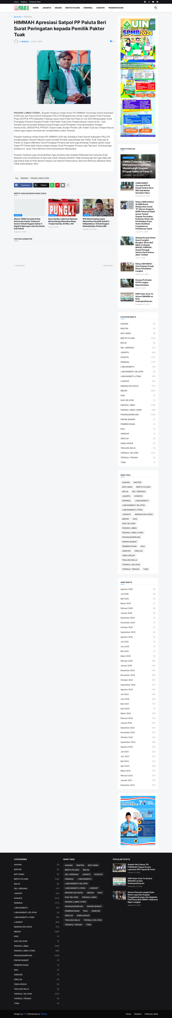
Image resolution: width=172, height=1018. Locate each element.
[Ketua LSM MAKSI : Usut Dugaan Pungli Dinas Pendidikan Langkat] (127, 267)
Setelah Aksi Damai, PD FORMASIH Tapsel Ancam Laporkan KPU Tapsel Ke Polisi (141, 866)
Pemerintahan (115, 8)
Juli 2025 (138, 641)
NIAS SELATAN (138, 400)
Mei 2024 (138, 704)
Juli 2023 (138, 751)
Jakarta (46, 8)
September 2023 (138, 742)
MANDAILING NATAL (138, 386)
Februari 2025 (138, 661)
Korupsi (100, 8)
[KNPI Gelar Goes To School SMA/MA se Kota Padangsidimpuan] (127, 297)
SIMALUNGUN (138, 443)
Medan (58, 8)
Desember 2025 (138, 618)
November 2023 (138, 732)
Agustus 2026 (138, 589)
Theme (44, 1014)
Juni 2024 (138, 699)
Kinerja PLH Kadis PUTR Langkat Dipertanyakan (143, 282)
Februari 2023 (138, 775)
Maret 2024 (138, 713)
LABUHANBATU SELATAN (138, 371)
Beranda (17, 17)
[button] (156, 8)
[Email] (62, 185)
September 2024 (138, 685)
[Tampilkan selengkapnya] (68, 185)
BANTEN (138, 328)
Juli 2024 (138, 694)
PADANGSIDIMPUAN (138, 414)
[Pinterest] (57, 185)
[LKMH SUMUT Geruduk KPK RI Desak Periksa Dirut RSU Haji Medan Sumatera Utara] (127, 186)
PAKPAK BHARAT (138, 419)
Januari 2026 (138, 613)
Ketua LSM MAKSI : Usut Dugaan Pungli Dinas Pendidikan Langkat (144, 267)
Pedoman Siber (35, 2)
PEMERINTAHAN (138, 424)
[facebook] (145, 2)
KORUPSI (138, 357)
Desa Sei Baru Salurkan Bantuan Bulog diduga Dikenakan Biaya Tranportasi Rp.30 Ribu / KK (63, 221)
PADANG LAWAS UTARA (40, 178)
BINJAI (138, 343)
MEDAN (138, 390)
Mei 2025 (138, 651)
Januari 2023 (138, 780)
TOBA (138, 462)
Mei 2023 (138, 761)
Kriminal (88, 8)
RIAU (138, 429)
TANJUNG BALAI (138, 448)
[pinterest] (157, 2)
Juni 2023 (138, 756)
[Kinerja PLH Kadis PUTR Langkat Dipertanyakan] (127, 283)
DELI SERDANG (138, 347)
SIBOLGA (138, 438)
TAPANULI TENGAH (138, 457)
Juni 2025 (138, 646)
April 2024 (138, 708)
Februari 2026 (138, 608)
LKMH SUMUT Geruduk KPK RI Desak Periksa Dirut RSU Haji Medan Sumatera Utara (144, 188)
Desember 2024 (138, 670)
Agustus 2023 (138, 747)
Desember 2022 (138, 785)
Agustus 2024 (138, 689)
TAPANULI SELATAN (138, 453)
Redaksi (24, 2)
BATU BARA (138, 333)
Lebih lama (107, 265)
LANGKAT (138, 381)
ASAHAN (138, 324)
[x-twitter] (149, 2)
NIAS (138, 395)
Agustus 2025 (138, 637)
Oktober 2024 (138, 680)
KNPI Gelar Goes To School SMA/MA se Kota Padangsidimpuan (144, 297)
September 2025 (138, 632)
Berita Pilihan (72, 8)
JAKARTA (138, 352)
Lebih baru (20, 265)
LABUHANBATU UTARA (138, 376)
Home (16, 2)
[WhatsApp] (52, 185)
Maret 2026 (138, 603)
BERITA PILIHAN (138, 338)
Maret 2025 (138, 656)
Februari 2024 (138, 718)
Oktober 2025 (138, 627)
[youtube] (153, 2)
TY (24, 1014)
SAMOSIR (138, 433)
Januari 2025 (138, 665)
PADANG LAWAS (138, 405)
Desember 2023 (138, 728)
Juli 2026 (138, 594)
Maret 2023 (138, 771)
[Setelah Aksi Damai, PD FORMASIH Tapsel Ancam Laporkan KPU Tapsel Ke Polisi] (119, 867)
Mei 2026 (138, 599)
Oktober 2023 (138, 737)
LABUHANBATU (138, 367)
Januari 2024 (138, 723)
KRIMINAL (28, 17)
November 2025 (138, 622)
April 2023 (138, 766)
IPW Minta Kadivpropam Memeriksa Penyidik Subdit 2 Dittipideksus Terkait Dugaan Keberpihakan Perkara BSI (96, 222)
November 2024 (138, 675)
